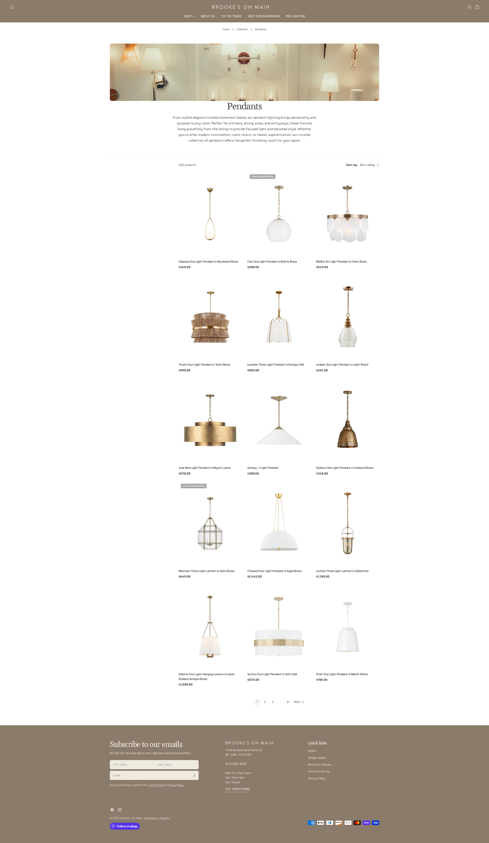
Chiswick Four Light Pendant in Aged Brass (274, 571)
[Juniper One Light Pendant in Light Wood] (347, 317)
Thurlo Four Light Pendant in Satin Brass (204, 364)
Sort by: (352, 165)
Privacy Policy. (175, 785)
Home (226, 29)
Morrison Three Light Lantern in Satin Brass (206, 571)
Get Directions (237, 789)
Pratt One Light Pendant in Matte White (342, 674)
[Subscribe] (194, 775)
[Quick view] (236, 180)
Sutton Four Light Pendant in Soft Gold (272, 674)
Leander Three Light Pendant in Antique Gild (275, 364)
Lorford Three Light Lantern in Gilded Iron (342, 571)
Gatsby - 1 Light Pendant (263, 467)
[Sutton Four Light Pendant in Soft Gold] (278, 627)
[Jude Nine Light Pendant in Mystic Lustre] (210, 420)
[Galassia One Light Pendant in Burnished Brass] (210, 214)
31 (288, 702)
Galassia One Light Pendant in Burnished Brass (208, 261)
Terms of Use (156, 785)
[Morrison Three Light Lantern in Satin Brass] (210, 523)
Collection (242, 29)
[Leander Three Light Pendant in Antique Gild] (278, 317)
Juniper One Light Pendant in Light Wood (342, 364)
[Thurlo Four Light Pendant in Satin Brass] (210, 317)
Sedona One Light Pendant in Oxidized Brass (344, 467)
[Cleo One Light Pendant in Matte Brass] (278, 214)
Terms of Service (319, 771)
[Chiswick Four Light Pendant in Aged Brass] (278, 523)
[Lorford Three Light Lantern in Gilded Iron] (347, 523)
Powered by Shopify (156, 818)
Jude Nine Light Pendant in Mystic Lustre (205, 467)
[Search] (12, 7)
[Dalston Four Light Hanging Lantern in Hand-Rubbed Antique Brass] (210, 627)
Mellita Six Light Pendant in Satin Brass (341, 261)
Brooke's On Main (131, 818)
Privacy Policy (316, 778)
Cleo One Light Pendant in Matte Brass (272, 261)
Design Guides (317, 757)
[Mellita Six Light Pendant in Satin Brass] (347, 214)
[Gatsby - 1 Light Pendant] (278, 420)
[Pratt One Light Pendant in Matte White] (347, 627)
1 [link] (257, 702)
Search (312, 751)
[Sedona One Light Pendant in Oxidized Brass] (347, 420)
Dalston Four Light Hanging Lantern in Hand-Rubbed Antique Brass (207, 676)
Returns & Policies (319, 764)
